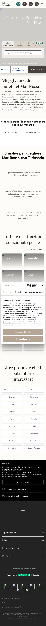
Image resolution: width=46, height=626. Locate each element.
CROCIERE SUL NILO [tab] (11, 132)
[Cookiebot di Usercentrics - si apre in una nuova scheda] (28, 285)
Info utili (6, 540)
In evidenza (7, 555)
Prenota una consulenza (16, 489)
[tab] (8, 44)
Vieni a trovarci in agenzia (17, 496)
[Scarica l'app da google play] (22, 573)
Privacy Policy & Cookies (10, 598)
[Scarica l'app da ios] (24, 573)
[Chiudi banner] (42, 285)
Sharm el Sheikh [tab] (33, 132)
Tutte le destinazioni (34, 249)
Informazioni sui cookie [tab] (34, 292)
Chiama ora (24, 482)
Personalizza (21, 339)
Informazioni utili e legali (10, 607)
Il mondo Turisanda (10, 548)
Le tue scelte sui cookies (10, 603)
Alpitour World (9, 532)
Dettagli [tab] (18, 292)
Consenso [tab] (7, 292)
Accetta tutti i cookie (23, 332)
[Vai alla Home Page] (8, 4)
